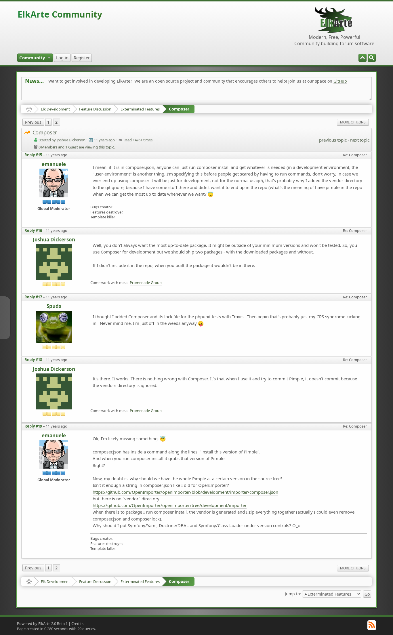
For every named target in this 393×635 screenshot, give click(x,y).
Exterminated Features (140, 109)
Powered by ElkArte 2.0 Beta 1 (42, 623)
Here (115, 94)
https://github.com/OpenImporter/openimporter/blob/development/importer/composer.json (185, 492)
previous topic (332, 140)
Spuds (54, 306)
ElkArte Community (60, 14)
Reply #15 (33, 154)
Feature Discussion (95, 109)
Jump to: (293, 593)
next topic (359, 140)
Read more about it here (48, 94)
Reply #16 (33, 230)
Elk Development (55, 109)
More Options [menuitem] (353, 122)
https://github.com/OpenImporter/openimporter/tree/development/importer (170, 505)
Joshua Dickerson (54, 240)
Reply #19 (33, 426)
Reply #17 (33, 297)
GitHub (340, 81)
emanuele (54, 164)
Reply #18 (33, 359)
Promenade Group (146, 282)
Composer (179, 109)
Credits (77, 623)
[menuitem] (372, 58)
